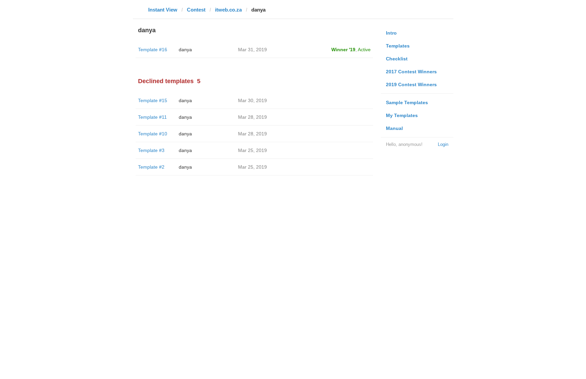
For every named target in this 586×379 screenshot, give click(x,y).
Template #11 (152, 117)
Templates (398, 46)
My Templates (402, 115)
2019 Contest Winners (411, 84)
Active (364, 49)
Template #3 (151, 150)
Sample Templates (407, 102)
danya (185, 49)
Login (443, 144)
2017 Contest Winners (411, 71)
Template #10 (152, 133)
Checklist (397, 58)
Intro (391, 33)
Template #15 (152, 100)
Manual (394, 128)
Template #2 (151, 167)
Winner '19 (343, 49)
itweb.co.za (228, 10)
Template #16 (152, 49)
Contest (196, 10)
